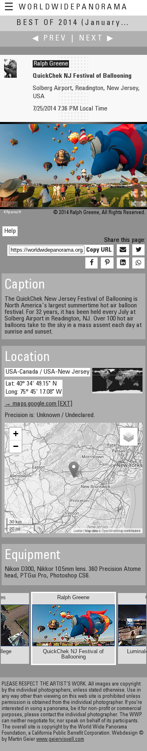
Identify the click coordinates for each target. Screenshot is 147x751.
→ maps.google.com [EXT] (38, 404)
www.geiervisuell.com (60, 739)
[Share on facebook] (91, 263)
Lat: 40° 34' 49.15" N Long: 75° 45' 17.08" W (33, 388)
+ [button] (15, 433)
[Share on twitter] (138, 250)
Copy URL (99, 250)
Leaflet (78, 530)
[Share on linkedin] (122, 263)
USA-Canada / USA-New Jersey (47, 372)
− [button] (15, 446)
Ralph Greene (50, 64)
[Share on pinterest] (106, 263)
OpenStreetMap (112, 530)
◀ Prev (49, 39)
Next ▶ (97, 39)
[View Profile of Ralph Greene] (10, 76)
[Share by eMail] (122, 250)
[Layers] (129, 437)
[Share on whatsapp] (138, 263)
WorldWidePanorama (73, 7)
